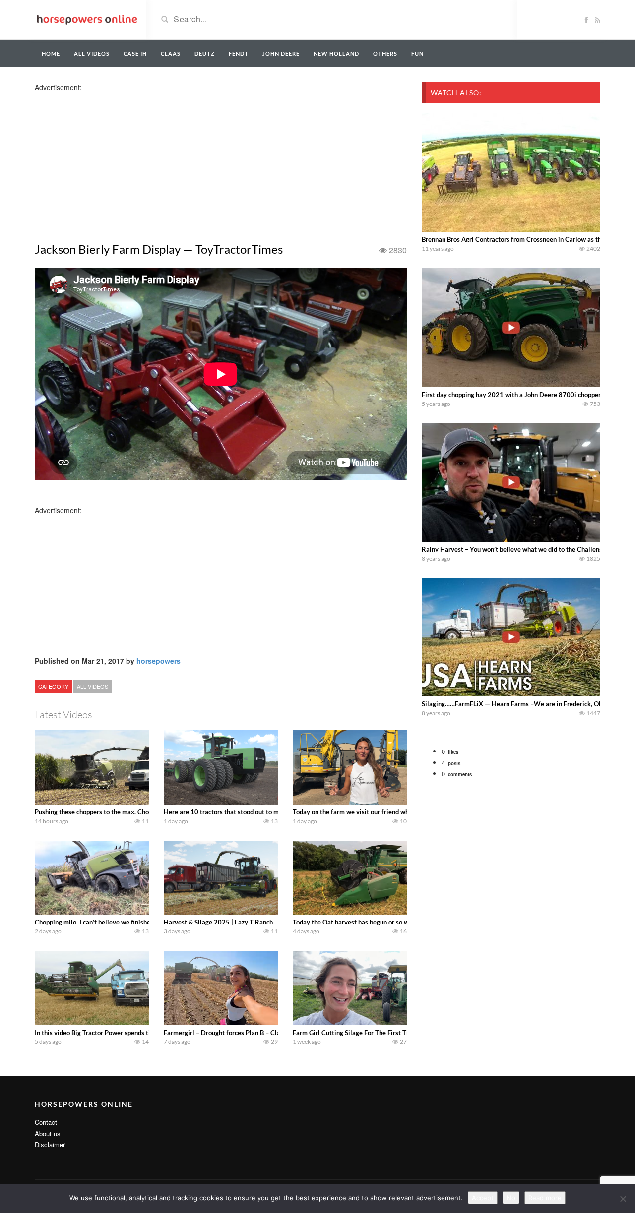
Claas (171, 53)
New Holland (336, 53)
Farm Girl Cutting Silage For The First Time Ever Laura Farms (381, 1033)
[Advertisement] (113, 161)
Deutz (204, 53)
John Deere (281, 53)
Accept (483, 1198)
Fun (417, 53)
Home (51, 53)
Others (385, 53)
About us (48, 1133)
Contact (46, 1122)
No (511, 1198)
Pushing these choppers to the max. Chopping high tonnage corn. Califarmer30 (147, 812)
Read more (545, 1198)
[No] (623, 1199)
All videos (92, 53)
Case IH (135, 53)
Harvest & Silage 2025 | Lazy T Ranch (218, 922)
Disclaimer (50, 1144)
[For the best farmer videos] (86, 19)
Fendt (239, 53)
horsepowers (158, 661)
